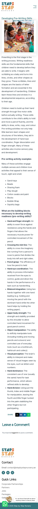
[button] (17, 415)
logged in (15, 433)
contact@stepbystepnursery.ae (21, 467)
